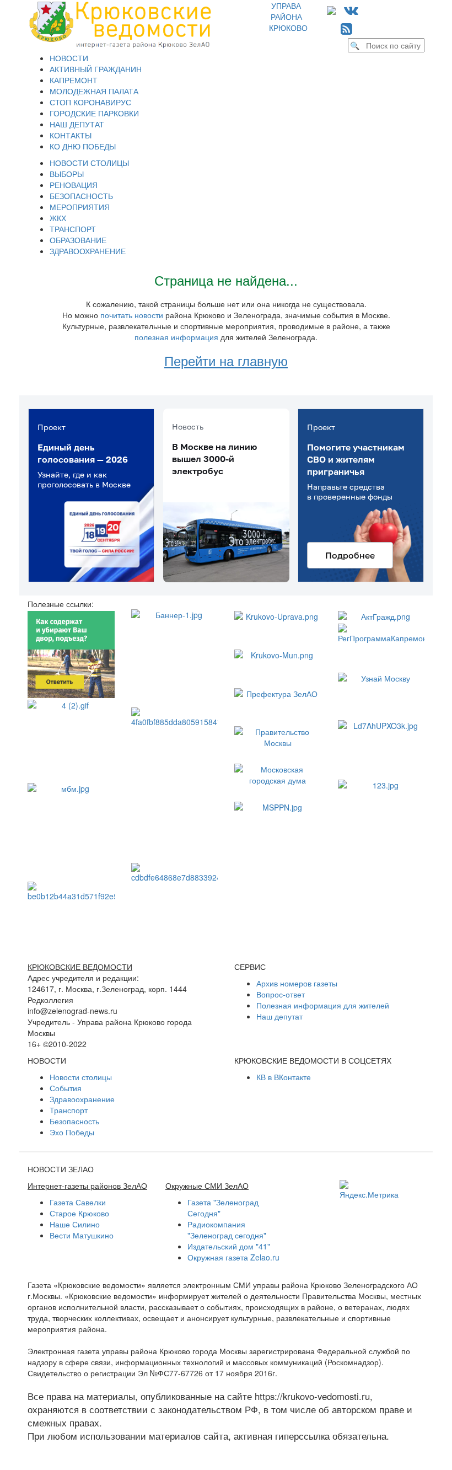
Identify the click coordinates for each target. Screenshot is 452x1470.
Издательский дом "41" (228, 1246)
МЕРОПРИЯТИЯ (80, 206)
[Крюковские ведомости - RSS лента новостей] (346, 27)
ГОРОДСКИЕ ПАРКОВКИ (94, 113)
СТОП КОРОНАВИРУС (90, 102)
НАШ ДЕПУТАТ (77, 124)
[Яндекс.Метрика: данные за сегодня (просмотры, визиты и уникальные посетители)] (369, 1190)
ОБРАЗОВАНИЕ (78, 239)
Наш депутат (279, 1016)
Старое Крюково (79, 1213)
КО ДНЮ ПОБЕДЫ (83, 146)
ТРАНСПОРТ (73, 228)
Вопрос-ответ (280, 994)
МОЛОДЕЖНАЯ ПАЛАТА (94, 90)
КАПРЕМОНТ (74, 79)
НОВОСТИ (69, 57)
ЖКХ (58, 217)
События (66, 1087)
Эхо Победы (72, 1132)
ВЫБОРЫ (67, 173)
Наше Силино (75, 1224)
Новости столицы (81, 1076)
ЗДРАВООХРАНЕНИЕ (88, 250)
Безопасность (74, 1120)
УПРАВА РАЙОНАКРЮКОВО (288, 16)
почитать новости (131, 314)
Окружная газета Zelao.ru (233, 1257)
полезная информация (176, 336)
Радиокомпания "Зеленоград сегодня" (226, 1230)
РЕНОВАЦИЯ (74, 184)
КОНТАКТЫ (71, 135)
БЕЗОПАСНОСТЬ (81, 195)
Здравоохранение (82, 1098)
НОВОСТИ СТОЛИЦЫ (89, 162)
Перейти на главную (226, 360)
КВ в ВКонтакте (283, 1076)
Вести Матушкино (82, 1235)
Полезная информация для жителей (322, 1005)
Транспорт (69, 1109)
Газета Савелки (78, 1202)
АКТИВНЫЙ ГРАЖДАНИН (96, 68)
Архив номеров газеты (296, 983)
